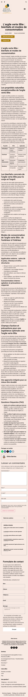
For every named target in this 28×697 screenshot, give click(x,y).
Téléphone (5, 594)
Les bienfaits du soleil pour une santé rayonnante (13, 531)
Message (5, 606)
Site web (3, 498)
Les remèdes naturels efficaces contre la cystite (12, 535)
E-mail (3, 493)
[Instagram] (14, 648)
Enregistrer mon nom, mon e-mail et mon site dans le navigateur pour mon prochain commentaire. (13, 506)
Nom (3, 487)
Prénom (5, 589)
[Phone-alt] (12, 648)
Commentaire (5, 470)
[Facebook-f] (16, 648)
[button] (26, 2)
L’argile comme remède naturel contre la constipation (14, 527)
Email (4, 600)
